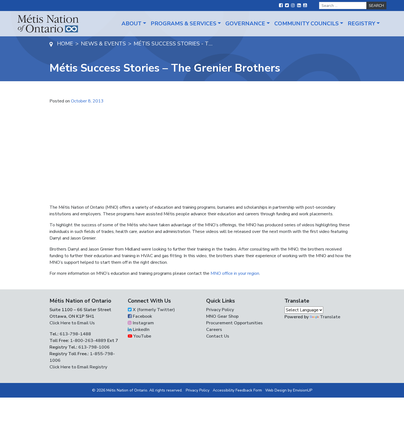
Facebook (142, 316)
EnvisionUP (302, 390)
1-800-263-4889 (88, 341)
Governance (245, 23)
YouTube (141, 336)
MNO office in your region (235, 273)
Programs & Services (183, 23)
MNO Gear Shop (222, 316)
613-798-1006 (93, 347)
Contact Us (217, 336)
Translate (330, 317)
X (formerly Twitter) (153, 310)
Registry (361, 23)
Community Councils (306, 23)
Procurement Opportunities (234, 323)
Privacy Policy (220, 310)
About (131, 23)
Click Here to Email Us (72, 323)
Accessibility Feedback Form (237, 390)
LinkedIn (141, 330)
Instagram (143, 323)
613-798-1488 (75, 334)
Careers (214, 330)
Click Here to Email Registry (78, 367)
